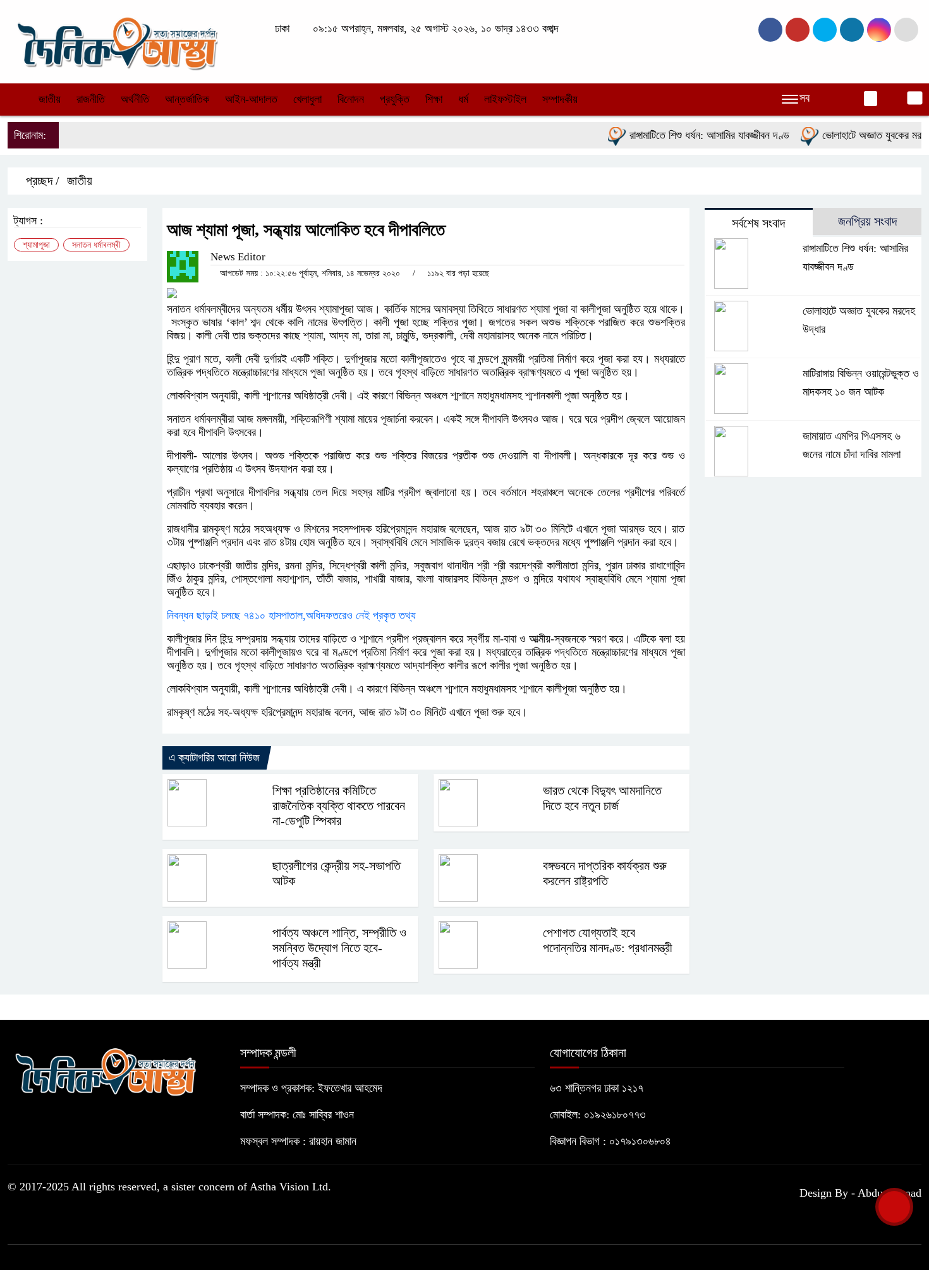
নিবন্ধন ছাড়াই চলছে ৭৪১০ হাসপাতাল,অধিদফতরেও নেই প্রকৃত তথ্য (291, 615)
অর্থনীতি (135, 99)
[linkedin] (852, 30)
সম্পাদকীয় (560, 99)
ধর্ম (463, 99)
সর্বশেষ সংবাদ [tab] (758, 223)
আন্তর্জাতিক (187, 99)
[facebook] (770, 30)
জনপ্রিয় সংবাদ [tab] (867, 221)
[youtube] (879, 30)
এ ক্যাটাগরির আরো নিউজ (214, 757)
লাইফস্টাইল (505, 99)
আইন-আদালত (251, 99)
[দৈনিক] (116, 40)
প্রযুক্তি (395, 99)
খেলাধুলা (307, 99)
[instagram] (825, 30)
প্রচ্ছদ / (41, 181)
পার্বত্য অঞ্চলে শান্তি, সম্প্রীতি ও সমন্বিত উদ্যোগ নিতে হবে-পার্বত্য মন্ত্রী (339, 948)
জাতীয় (50, 99)
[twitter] (798, 30)
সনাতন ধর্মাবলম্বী (96, 245)
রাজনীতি (90, 99)
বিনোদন (350, 99)
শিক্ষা (433, 99)
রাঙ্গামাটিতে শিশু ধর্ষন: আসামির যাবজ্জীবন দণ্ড (690, 135)
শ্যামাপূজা (36, 245)
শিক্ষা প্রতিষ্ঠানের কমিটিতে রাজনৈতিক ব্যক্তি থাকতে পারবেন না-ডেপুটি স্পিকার (338, 805)
